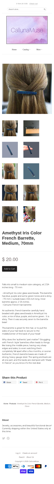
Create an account (29, 453)
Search (22, 457)
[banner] (27, 30)
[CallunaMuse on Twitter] (3, 438)
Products (12, 403)
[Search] (45, 9)
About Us (30, 457)
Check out (33, 4)
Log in (18, 453)
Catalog (26, 50)
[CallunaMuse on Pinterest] (8, 438)
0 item (22, 4)
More (38, 50)
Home (14, 50)
